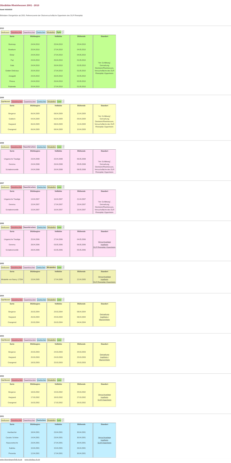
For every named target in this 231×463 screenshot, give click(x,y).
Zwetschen (41, 32)
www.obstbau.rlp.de (32, 460)
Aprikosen (5, 32)
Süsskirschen (16, 32)
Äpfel (59, 102)
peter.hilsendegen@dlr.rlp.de (11, 460)
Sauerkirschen (29, 32)
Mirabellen (51, 32)
